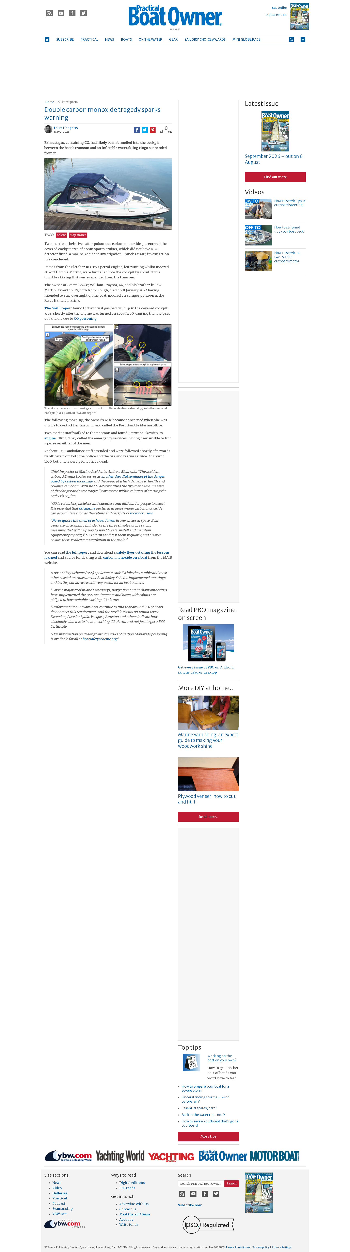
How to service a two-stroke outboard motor (287, 257)
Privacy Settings (281, 1247)
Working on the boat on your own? (221, 1058)
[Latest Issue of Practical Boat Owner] (299, 16)
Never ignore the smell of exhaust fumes (83, 520)
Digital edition (276, 15)
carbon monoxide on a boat (125, 557)
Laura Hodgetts (66, 128)
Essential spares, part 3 (199, 1108)
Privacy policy (260, 1247)
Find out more (275, 177)
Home (49, 102)
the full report (77, 552)
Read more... (208, 817)
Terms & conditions (238, 1247)
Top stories (78, 235)
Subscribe (279, 8)
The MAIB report (58, 308)
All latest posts (68, 102)
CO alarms (87, 508)
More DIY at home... (206, 688)
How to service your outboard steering (289, 203)
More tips (209, 1136)
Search (232, 1183)
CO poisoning (85, 318)
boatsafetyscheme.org (99, 639)
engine (50, 438)
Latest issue (262, 103)
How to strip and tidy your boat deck (289, 229)
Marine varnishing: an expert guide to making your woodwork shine (208, 740)
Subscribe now (190, 1205)
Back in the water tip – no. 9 (203, 1115)
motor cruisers (141, 513)
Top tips (189, 1047)
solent (61, 235)
